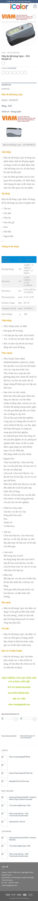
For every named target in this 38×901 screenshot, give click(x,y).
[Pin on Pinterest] (18, 72)
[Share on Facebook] (7, 72)
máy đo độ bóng (13, 52)
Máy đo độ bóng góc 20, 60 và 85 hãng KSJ (27, 736)
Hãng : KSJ (7, 106)
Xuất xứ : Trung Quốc (11, 111)
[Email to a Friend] (14, 72)
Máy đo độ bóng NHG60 (9, 736)
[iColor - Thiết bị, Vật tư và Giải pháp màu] (19, 6)
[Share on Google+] (21, 72)
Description (6, 85)
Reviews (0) (5, 89)
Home (4, 52)
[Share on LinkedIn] (25, 72)
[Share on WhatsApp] (3, 72)
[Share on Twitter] (10, 72)
